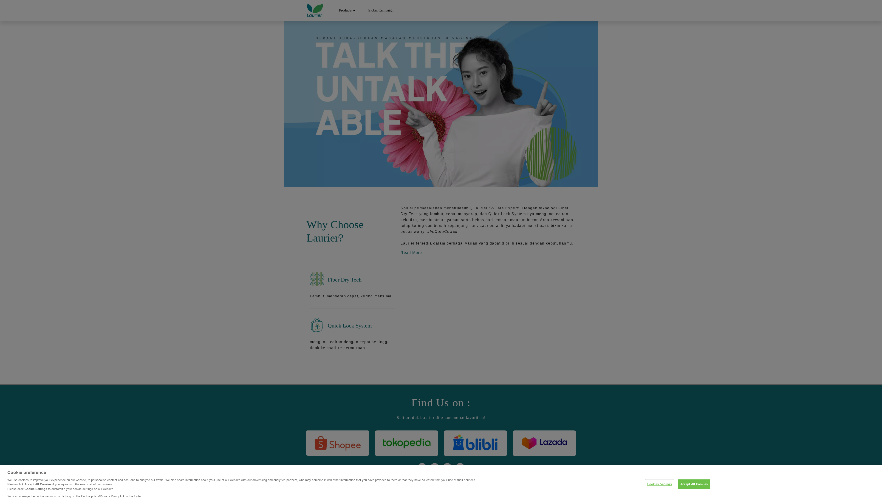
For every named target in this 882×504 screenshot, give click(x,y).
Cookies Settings (659, 484)
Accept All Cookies (694, 484)
